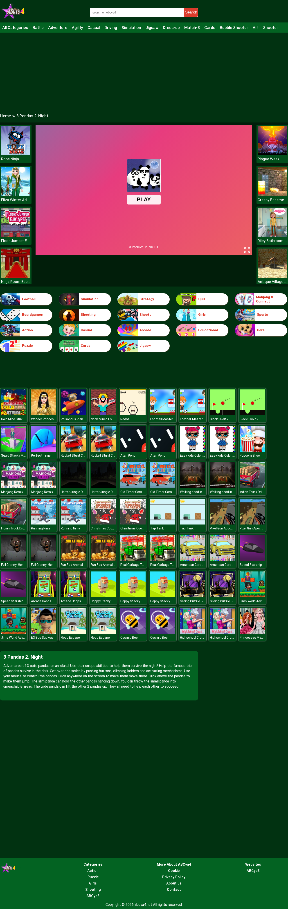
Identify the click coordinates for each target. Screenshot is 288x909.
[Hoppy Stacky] (103, 596)
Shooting (88, 315)
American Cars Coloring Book (201, 565)
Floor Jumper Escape (15, 240)
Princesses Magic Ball (255, 637)
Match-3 (192, 27)
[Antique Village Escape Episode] (272, 276)
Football (29, 299)
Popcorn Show (250, 455)
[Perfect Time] (43, 450)
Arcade (145, 330)
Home (5, 115)
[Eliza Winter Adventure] (15, 195)
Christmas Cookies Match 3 (111, 528)
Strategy (147, 299)
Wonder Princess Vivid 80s (50, 419)
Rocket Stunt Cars (74, 455)
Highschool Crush (192, 637)
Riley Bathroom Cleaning (272, 240)
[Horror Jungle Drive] (73, 487)
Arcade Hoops (41, 601)
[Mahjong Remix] (13, 487)
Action (27, 330)
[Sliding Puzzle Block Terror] (192, 596)
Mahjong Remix (12, 492)
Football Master (161, 419)
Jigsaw (152, 27)
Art (256, 27)
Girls (202, 315)
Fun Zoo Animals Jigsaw (78, 565)
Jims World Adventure (255, 601)
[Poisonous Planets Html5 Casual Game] (73, 414)
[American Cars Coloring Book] (192, 560)
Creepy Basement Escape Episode (272, 200)
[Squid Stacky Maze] (13, 450)
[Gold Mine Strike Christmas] (13, 414)
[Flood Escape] (73, 632)
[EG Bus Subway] (43, 632)
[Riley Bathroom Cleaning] (272, 235)
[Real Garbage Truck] (133, 560)
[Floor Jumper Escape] (15, 235)
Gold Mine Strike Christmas (20, 419)
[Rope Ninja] (15, 154)
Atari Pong (127, 455)
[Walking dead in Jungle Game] (192, 487)
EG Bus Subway (42, 637)
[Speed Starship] (252, 560)
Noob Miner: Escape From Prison (114, 419)
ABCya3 (92, 896)
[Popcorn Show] (252, 450)
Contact (174, 889)
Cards (209, 27)
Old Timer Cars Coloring (137, 492)
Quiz (201, 299)
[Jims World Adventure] (252, 596)
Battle (38, 27)
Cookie (174, 871)
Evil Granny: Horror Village (19, 565)
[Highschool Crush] (192, 632)
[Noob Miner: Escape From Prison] (103, 414)
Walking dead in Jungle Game (201, 492)
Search (191, 12)
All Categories (15, 27)
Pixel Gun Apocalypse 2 (226, 528)
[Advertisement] (144, 68)
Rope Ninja (10, 159)
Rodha (125, 419)
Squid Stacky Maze (15, 455)
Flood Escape (70, 637)
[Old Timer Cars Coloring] (133, 487)
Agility (77, 27)
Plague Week (268, 159)
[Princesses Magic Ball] (252, 632)
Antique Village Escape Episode (272, 281)
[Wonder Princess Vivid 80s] (43, 414)
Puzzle (27, 346)
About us (174, 883)
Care (261, 330)
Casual (94, 27)
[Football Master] (163, 414)
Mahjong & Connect (264, 299)
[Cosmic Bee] (133, 632)
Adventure (57, 27)
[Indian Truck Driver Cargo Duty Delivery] (252, 487)
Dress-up (171, 27)
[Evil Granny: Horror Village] (13, 560)
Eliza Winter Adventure (15, 200)
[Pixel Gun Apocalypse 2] (222, 523)
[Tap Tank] (163, 523)
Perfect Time (41, 455)
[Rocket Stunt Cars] (73, 450)
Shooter (270, 27)
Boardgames (32, 315)
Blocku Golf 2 (219, 419)
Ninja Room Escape (15, 281)
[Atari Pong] (133, 450)
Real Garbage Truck (134, 565)
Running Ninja (40, 528)
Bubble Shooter (234, 27)
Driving (111, 27)
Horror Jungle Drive (74, 492)
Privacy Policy (173, 877)
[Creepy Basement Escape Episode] (272, 195)
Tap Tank (157, 528)
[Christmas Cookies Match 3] (103, 523)
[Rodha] (133, 414)
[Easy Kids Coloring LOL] (192, 450)
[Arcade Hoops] (43, 596)
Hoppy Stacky (100, 601)
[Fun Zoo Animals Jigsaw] (73, 560)
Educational (208, 330)
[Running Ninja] (43, 523)
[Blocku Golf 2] (222, 414)
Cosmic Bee (129, 637)
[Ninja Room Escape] (15, 276)
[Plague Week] (272, 154)
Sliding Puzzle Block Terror (199, 601)
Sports (262, 315)
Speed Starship (251, 565)
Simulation (131, 27)
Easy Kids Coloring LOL (196, 455)
